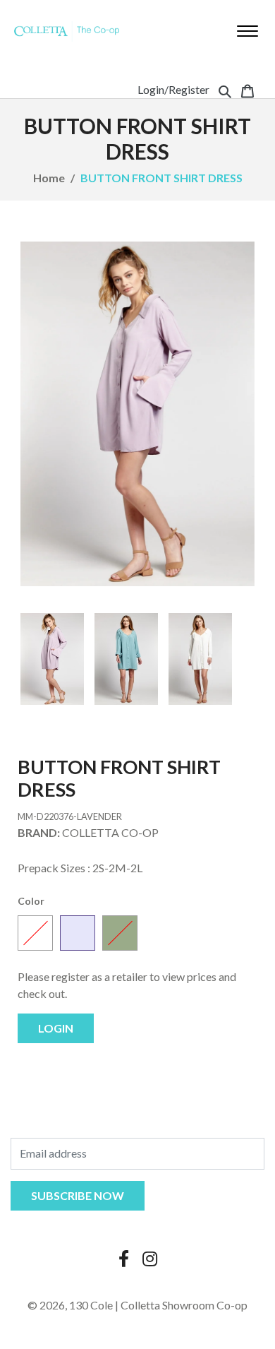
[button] (225, 89)
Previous (42, 659)
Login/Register (173, 89)
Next (233, 659)
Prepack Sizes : (54, 867)
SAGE (120, 933)
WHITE (35, 933)
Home (49, 177)
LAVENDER (77, 933)
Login (55, 1028)
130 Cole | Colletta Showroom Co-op (158, 1305)
